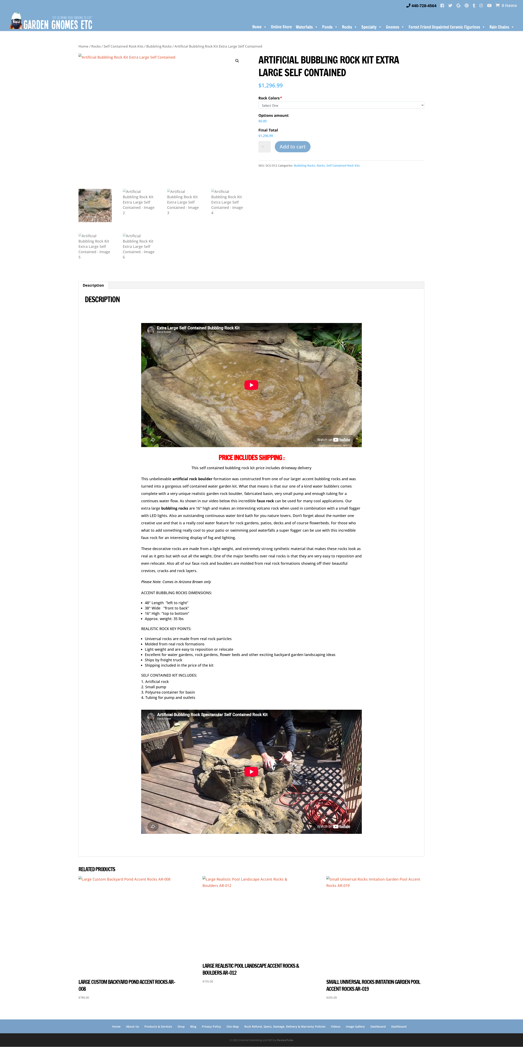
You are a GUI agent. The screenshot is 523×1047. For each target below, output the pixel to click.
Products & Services (158, 1026)
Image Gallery (355, 1026)
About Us (132, 1026)
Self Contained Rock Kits (123, 46)
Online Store (281, 27)
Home (257, 27)
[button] (237, 61)
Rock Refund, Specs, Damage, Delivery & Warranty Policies (284, 1026)
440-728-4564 (423, 5)
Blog (193, 1026)
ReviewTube (285, 1040)
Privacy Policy (211, 1026)
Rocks (96, 46)
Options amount (273, 115)
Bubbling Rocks (159, 46)
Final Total (268, 130)
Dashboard (378, 1026)
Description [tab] (93, 285)
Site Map (233, 1026)
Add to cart (293, 146)
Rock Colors (269, 98)
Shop (181, 1026)
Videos (335, 1026)
